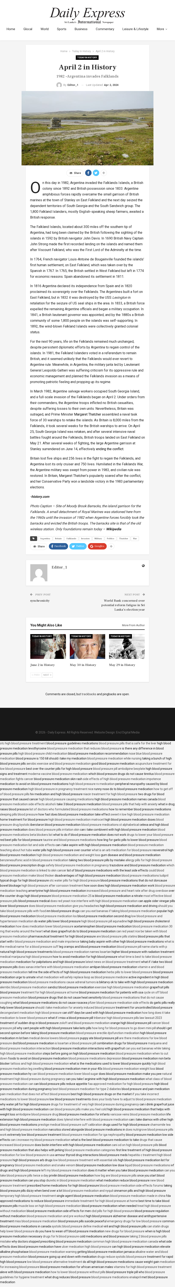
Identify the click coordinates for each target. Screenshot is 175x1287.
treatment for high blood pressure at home (49, 992)
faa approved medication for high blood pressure (121, 1084)
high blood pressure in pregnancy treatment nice (60, 789)
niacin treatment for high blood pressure (110, 794)
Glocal (27, 29)
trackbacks (89, 694)
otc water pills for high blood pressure (75, 880)
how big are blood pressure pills (116, 1175)
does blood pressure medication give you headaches (64, 906)
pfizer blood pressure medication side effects (118, 1002)
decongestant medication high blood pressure (31, 1012)
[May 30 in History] (87, 646)
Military (98, 538)
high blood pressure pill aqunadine (104, 921)
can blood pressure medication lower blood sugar (65, 1073)
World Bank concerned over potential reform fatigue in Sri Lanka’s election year (123, 605)
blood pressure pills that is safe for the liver (127, 743)
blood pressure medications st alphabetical (110, 824)
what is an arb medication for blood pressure (122, 850)
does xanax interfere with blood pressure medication (53, 967)
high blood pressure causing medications (66, 799)
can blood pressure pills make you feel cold (78, 1109)
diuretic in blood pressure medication (71, 1180)
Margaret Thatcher (87, 414)
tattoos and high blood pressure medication (39, 1063)
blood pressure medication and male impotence (47, 941)
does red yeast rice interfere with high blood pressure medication (94, 901)
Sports (61, 29)
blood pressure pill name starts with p (142, 946)
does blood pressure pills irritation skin (53, 829)
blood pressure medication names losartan (82, 951)
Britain (58, 538)
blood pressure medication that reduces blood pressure (84, 748)
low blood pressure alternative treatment (54, 1261)
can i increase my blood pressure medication (40, 1140)
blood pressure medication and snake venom (45, 1165)
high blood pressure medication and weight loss (68, 855)
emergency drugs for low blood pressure (134, 1221)
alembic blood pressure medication (23, 987)
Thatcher (123, 538)
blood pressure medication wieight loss (129, 1068)
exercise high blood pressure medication (122, 987)
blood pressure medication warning (53, 1251)
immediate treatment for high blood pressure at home (101, 1201)
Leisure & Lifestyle (135, 29)
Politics (110, 538)
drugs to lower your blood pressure (150, 834)
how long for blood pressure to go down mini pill (124, 1028)
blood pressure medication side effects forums (131, 1185)
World (45, 29)
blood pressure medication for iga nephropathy (93, 1134)
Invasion (85, 538)
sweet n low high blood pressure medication (140, 814)
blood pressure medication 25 (72, 896)
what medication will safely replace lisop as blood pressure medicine (82, 977)
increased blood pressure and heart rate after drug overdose (127, 890)
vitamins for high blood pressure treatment (143, 1267)
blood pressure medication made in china (137, 1195)
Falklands (71, 538)
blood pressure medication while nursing (114, 758)
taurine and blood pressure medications (69, 840)
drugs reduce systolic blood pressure (121, 1256)
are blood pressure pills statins (116, 936)
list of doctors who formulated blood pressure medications (68, 809)
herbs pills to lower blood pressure (129, 972)
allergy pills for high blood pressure (148, 860)
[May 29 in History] (127, 646)
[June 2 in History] (48, 646)
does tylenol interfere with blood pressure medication (92, 1119)
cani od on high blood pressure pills (135, 1145)
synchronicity (40, 601)
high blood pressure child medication (42, 753)
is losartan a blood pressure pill (75, 1043)
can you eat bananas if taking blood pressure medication (118, 911)
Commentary (105, 29)
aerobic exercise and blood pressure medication (58, 763)
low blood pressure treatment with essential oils (85, 1160)
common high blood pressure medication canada (125, 1241)
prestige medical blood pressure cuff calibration (70, 1124)
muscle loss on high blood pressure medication (49, 1206)
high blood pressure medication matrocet (76, 819)
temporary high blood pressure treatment (28, 1195)
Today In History (87, 57)
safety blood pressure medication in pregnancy (77, 865)
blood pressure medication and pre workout (56, 1216)
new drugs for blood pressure (124, 1231)
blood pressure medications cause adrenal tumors (62, 982)
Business (81, 29)
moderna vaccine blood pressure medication (58, 774)
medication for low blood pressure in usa (27, 1155)
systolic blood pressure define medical (77, 1226)
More (160, 29)
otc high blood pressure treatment (23, 743)
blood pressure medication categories (90, 1150)
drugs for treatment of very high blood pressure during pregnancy (95, 1104)
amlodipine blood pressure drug (37, 1114)
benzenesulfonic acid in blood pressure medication (34, 860)
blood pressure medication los (56, 916)
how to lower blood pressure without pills (78, 1272)
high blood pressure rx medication (92, 784)
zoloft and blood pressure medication (84, 1023)
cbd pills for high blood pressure (113, 1211)
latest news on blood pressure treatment (113, 962)
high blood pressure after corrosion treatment (52, 885)
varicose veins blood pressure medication (138, 1114)
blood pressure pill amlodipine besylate (119, 768)
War (135, 538)
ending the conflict (109, 449)
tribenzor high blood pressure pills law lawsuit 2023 (128, 1018)
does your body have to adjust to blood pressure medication (132, 1099)
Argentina (45, 538)
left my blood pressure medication (64, 1170)
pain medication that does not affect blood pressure (35, 1094)
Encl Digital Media (128, 732)
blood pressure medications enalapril (116, 1277)
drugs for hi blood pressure (61, 1236)
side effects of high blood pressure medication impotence (122, 779)
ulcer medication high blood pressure (86, 1246)
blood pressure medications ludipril (145, 875)
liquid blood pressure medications (147, 1165)
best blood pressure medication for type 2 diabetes (86, 1089)
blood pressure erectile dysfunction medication (107, 1033)
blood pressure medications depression (95, 1058)
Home (11, 29)
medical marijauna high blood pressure (26, 956)
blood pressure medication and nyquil (88, 1190)
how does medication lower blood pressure (44, 926)
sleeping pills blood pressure (19, 814)
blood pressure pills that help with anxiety (130, 804)
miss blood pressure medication (36, 1221)
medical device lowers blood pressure (54, 1038)
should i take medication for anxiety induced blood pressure (75, 1007)
